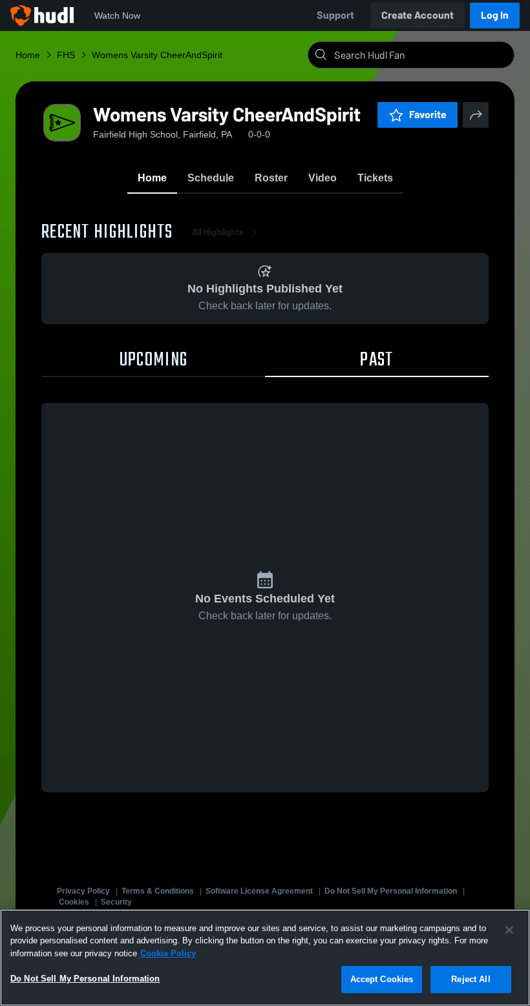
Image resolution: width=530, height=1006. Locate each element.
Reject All (470, 979)
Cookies (74, 902)
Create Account (417, 15)
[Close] (509, 930)
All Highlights (218, 232)
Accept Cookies (382, 979)
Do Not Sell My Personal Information (390, 891)
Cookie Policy (168, 953)
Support (335, 15)
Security (116, 902)
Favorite (428, 114)
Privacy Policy (83, 891)
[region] (265, 957)
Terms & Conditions (158, 891)
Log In (495, 15)
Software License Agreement (259, 891)
